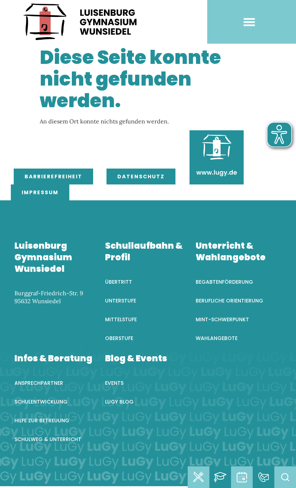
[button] (249, 21)
